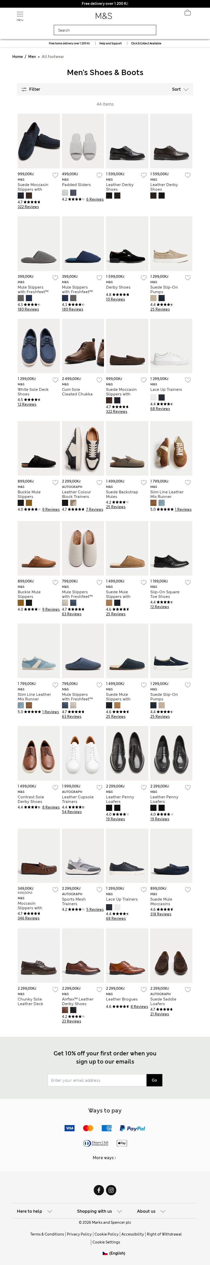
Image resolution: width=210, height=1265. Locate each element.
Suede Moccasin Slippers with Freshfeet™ (33, 189)
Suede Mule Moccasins (161, 901)
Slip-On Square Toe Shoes (165, 594)
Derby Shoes (118, 287)
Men (32, 56)
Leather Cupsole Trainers (78, 799)
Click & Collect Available (146, 43)
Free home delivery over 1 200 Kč (69, 43)
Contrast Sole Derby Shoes (31, 799)
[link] (106, 1253)
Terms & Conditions (47, 1234)
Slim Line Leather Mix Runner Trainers (167, 496)
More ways (103, 1157)
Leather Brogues (122, 999)
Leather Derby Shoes (120, 187)
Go (154, 1080)
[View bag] (187, 14)
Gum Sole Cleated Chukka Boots (77, 394)
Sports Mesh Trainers (74, 901)
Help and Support (110, 43)
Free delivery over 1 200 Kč (105, 3)
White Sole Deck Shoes (33, 392)
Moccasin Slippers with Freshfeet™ (30, 908)
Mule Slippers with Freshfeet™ (33, 289)
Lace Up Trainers (166, 389)
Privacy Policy (79, 1234)
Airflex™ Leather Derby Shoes (77, 1001)
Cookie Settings (106, 1242)
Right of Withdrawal (164, 1234)
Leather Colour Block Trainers (76, 494)
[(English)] (106, 1257)
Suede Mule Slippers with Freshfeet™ (118, 596)
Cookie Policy (106, 1234)
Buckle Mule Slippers (29, 494)
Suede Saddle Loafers (163, 1001)
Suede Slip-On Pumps (164, 289)
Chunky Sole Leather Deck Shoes (30, 1004)
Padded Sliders (76, 184)
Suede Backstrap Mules (122, 494)
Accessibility (132, 1234)
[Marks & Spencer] (104, 17)
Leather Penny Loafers (120, 799)
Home (17, 56)
